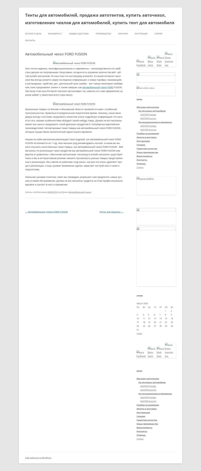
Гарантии (123, 33)
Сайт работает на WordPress (38, 457)
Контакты (30, 40)
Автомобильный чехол (79, 192)
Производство (103, 33)
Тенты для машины (111, 211)
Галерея (158, 33)
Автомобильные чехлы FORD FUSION (46, 211)
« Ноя (139, 333)
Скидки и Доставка (79, 33)
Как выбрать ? (55, 33)
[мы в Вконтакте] (152, 65)
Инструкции (141, 33)
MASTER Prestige (148, 114)
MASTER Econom (148, 118)
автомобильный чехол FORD (97, 87)
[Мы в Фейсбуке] (142, 65)
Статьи (140, 167)
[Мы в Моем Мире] (161, 65)
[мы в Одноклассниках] (170, 65)
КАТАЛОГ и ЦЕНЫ (33, 33)
